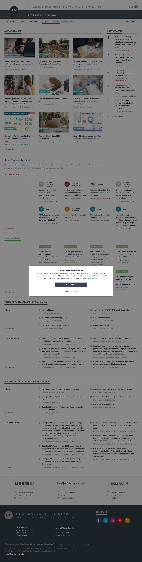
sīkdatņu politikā (92, 278)
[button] (71, 291)
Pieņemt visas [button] (71, 285)
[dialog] (71, 281)
